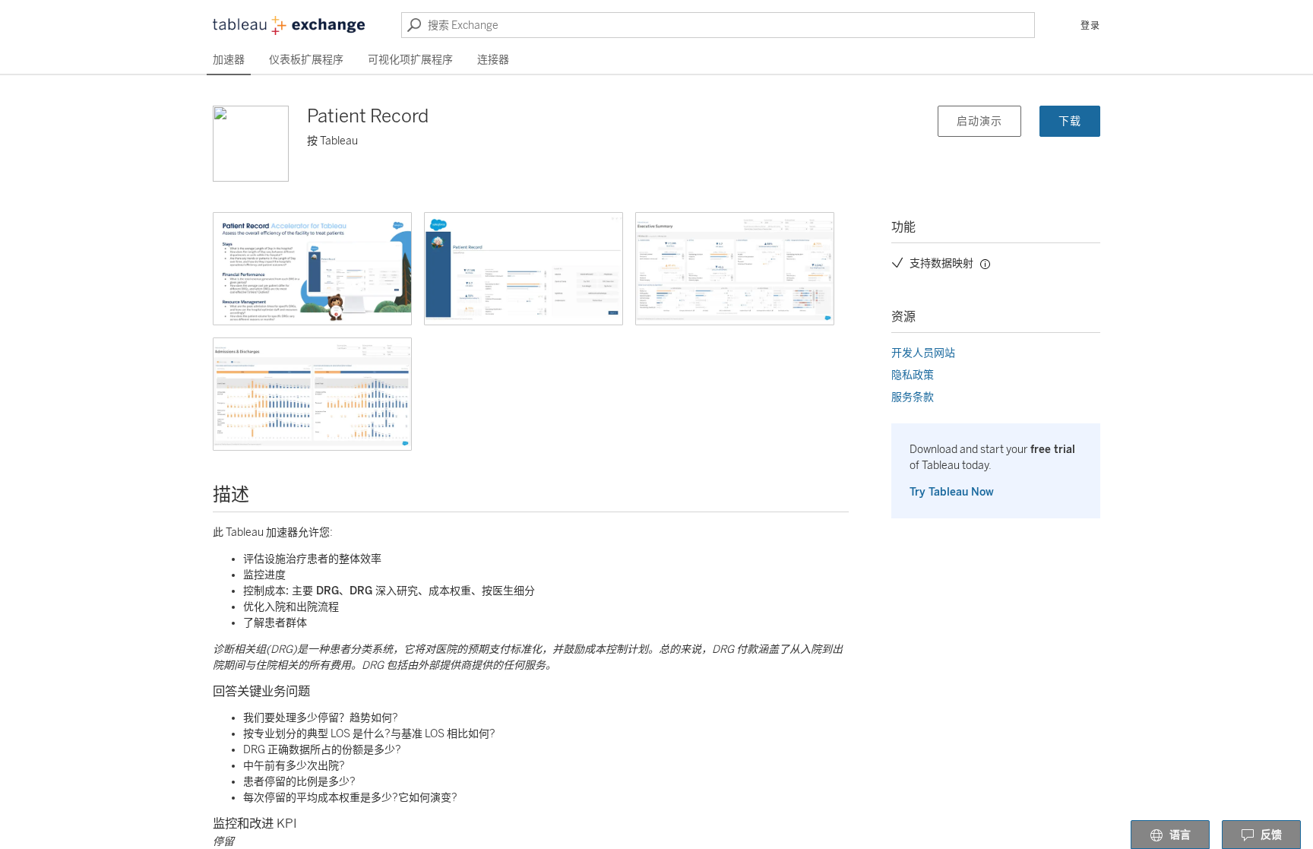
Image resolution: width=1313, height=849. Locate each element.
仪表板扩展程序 (306, 59)
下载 (1069, 121)
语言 (1180, 834)
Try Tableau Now (952, 492)
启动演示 (979, 121)
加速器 (229, 59)
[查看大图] (312, 268)
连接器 (493, 59)
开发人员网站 (923, 353)
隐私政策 (912, 375)
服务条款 (912, 397)
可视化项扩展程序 (410, 59)
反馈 (1271, 834)
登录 (1090, 26)
